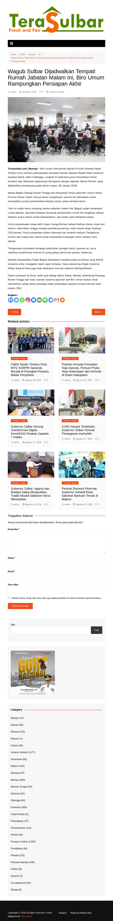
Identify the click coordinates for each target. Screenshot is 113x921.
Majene (15, 766)
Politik (14, 869)
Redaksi (63, 913)
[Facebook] (10, 300)
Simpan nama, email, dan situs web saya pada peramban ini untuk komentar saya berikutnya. (56, 598)
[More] (62, 300)
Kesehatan (16, 759)
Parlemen (16, 807)
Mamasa (15, 773)
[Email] (39, 300)
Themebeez (26, 916)
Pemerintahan (18, 828)
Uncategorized (18, 883)
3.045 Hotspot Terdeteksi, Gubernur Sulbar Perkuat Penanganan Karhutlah (78, 430)
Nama (11, 558)
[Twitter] (16, 300)
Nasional (15, 793)
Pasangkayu (17, 821)
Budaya (15, 718)
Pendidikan (17, 848)
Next (97, 312)
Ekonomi (15, 731)
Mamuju (15, 780)
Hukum (14, 745)
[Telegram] (50, 300)
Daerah (15, 725)
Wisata (14, 889)
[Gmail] (56, 300)
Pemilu (14, 834)
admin (13, 92)
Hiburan (15, 738)
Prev (16, 312)
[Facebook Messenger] (33, 300)
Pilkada (15, 855)
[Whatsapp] (22, 300)
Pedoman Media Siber (81, 913)
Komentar (13, 529)
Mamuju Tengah (19, 786)
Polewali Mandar (19, 862)
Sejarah (15, 876)
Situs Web (13, 584)
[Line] (45, 300)
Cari (13, 624)
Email (11, 571)
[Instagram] (27, 300)
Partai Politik (17, 814)
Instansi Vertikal (19, 752)
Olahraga (15, 800)
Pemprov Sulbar (56, 92)
